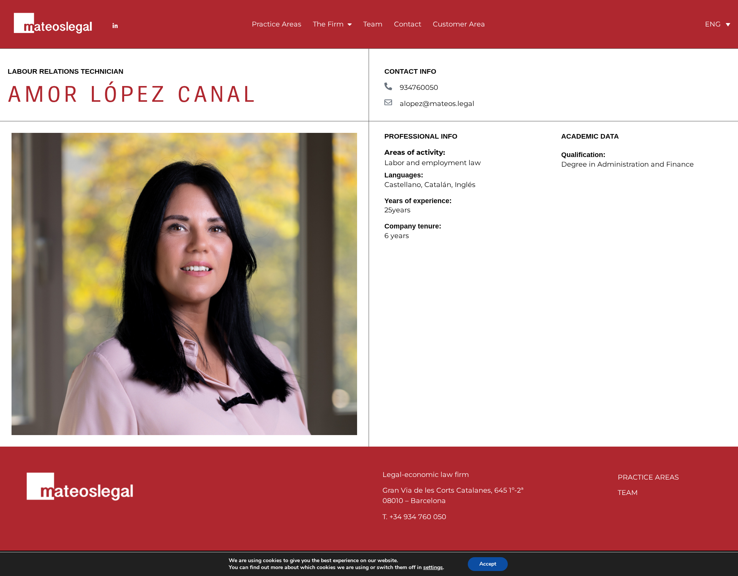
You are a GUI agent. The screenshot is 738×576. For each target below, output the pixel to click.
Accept (487, 564)
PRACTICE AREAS (648, 477)
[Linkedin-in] (115, 26)
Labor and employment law (432, 163)
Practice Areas (276, 24)
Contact (407, 24)
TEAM (628, 492)
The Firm (328, 24)
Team (372, 24)
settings (433, 567)
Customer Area (459, 24)
